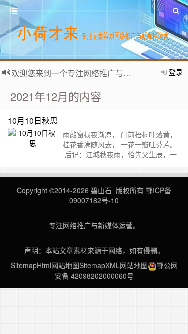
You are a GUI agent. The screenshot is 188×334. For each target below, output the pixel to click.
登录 (176, 72)
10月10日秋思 (33, 120)
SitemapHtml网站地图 (45, 265)
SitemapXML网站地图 (113, 265)
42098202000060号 (102, 276)
